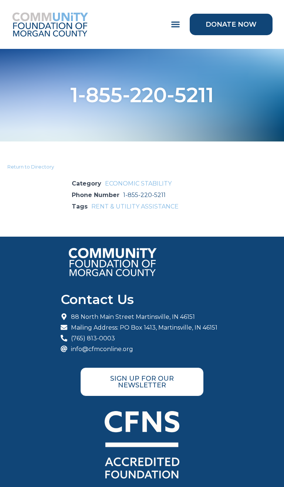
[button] (176, 24)
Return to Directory (30, 167)
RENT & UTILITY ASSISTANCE (135, 206)
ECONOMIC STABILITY (138, 183)
